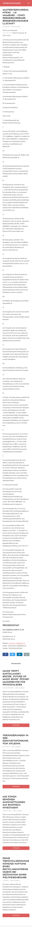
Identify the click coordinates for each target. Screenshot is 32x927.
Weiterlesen (16, 725)
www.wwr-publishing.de (17, 643)
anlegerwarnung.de (12, 3)
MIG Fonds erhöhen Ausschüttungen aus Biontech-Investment (14, 802)
